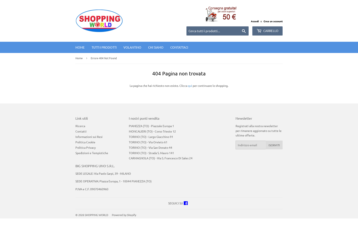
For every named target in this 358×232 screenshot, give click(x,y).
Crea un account (273, 21)
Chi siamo (155, 47)
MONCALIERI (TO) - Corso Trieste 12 (152, 131)
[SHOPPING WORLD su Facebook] (186, 203)
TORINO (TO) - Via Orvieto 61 (148, 142)
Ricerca (80, 126)
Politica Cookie (85, 142)
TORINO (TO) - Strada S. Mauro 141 (151, 153)
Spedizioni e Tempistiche (91, 153)
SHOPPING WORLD (96, 215)
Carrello (270, 31)
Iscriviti (274, 145)
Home (80, 47)
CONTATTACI (179, 47)
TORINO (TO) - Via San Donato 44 (150, 147)
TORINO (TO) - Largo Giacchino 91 (151, 137)
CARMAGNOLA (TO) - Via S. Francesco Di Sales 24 (160, 158)
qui (190, 85)
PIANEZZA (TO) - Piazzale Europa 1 (151, 126)
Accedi (255, 21)
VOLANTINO (132, 47)
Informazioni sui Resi (89, 137)
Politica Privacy (85, 147)
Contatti (81, 131)
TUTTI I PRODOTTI (104, 47)
